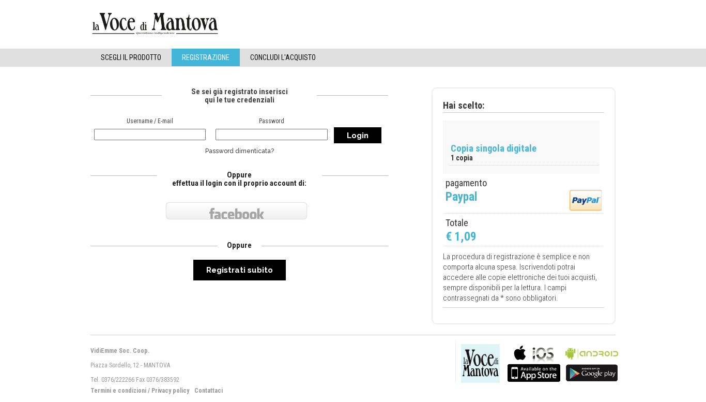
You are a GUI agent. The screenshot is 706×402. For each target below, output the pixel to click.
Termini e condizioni (118, 390)
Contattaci (208, 390)
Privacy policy (170, 390)
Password (271, 121)
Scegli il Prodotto (131, 57)
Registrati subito (239, 270)
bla (534, 362)
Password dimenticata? (239, 151)
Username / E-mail (150, 121)
